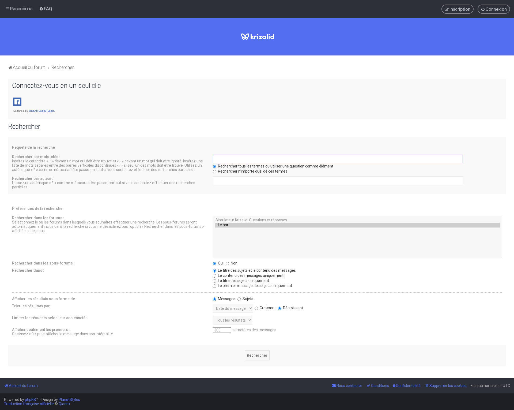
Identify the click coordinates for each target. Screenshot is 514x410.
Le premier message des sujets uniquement (254, 286)
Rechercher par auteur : (32, 178)
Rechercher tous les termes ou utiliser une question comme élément (275, 166)
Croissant (267, 308)
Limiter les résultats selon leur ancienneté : (49, 318)
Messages (226, 299)
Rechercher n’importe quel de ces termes (252, 171)
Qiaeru (64, 404)
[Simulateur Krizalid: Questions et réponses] (357, 220)
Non (233, 263)
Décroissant (292, 308)
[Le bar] (357, 225)
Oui (220, 263)
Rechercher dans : (28, 270)
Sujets (247, 299)
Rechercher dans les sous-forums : (43, 263)
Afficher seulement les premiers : (41, 329)
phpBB (30, 399)
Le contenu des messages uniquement (250, 275)
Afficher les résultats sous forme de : (44, 299)
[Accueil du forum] (257, 37)
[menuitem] (46, 9)
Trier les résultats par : (32, 306)
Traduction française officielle (29, 404)
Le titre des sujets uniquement (243, 280)
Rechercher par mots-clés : (36, 157)
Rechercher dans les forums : (38, 218)
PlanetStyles (69, 399)
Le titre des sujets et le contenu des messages (256, 270)
